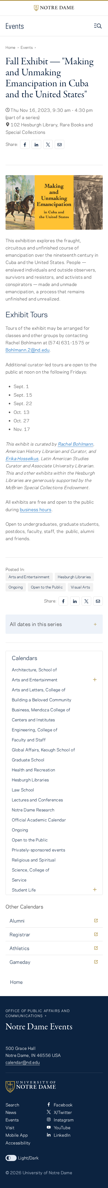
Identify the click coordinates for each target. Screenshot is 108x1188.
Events (15, 26)
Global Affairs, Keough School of (43, 749)
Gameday (20, 962)
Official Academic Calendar (39, 819)
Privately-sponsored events (38, 849)
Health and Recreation (33, 769)
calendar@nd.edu (23, 1062)
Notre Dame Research (33, 809)
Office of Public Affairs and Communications (38, 1013)
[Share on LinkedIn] (36, 144)
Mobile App (17, 1135)
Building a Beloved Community (42, 699)
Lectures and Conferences (37, 799)
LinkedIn (62, 1135)
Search (12, 1104)
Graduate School (28, 759)
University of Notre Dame (47, 1172)
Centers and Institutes (33, 719)
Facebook (63, 1104)
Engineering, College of (35, 729)
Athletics (20, 948)
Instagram (63, 1119)
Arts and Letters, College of (39, 689)
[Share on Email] (59, 144)
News (11, 1112)
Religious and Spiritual (34, 859)
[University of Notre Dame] (54, 1087)
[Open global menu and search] (98, 26)
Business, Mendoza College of (41, 709)
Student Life (24, 890)
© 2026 (14, 1172)
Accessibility (18, 1142)
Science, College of (30, 869)
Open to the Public (47, 586)
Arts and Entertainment (29, 576)
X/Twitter (62, 1112)
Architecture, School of (34, 669)
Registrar (20, 934)
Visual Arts (80, 586)
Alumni (17, 921)
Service (19, 879)
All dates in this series (36, 624)
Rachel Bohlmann (75, 444)
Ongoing (16, 586)
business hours (35, 509)
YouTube (62, 1127)
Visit (10, 1127)
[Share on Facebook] (25, 144)
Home (11, 47)
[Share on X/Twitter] (48, 144)
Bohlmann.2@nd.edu (28, 350)
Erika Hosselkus (22, 458)
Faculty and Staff (29, 739)
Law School (23, 789)
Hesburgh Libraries (74, 576)
